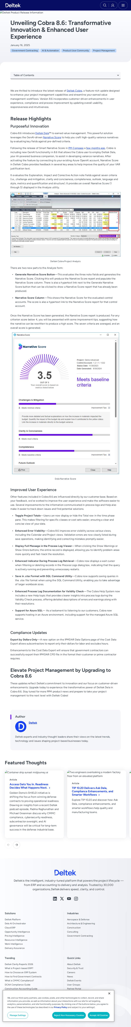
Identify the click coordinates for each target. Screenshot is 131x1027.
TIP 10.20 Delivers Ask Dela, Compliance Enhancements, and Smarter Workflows (92, 791)
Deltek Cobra (74, 90)
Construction (74, 927)
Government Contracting (25, 50)
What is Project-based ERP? (19, 968)
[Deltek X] (62, 898)
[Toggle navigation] (123, 5)
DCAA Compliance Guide (17, 984)
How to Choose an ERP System (21, 972)
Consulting (72, 931)
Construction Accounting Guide (21, 988)
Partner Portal (74, 988)
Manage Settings (18, 1015)
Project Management (104, 50)
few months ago (95, 148)
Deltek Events (74, 980)
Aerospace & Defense (78, 919)
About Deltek (74, 964)
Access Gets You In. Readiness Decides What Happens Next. (29, 786)
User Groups (73, 984)
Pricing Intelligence (14, 935)
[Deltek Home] (13, 5)
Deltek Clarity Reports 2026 (19, 964)
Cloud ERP (10, 927)
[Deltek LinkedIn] (55, 898)
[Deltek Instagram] (76, 898)
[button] (16, 845)
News (70, 976)
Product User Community (76, 50)
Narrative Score (52, 137)
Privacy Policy (60, 1007)
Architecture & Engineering (81, 923)
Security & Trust (75, 968)
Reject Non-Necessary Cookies (69, 1015)
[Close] (109, 993)
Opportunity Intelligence (17, 931)
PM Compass (76, 148)
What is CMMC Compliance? (19, 980)
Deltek (33, 722)
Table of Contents (24, 75)
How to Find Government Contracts (23, 976)
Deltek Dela (42, 133)
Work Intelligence (14, 944)
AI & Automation (50, 50)
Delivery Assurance (15, 948)
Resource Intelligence (16, 940)
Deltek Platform (13, 919)
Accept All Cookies (99, 1015)
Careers (71, 972)
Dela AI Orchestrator (15, 923)
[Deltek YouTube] (69, 898)
